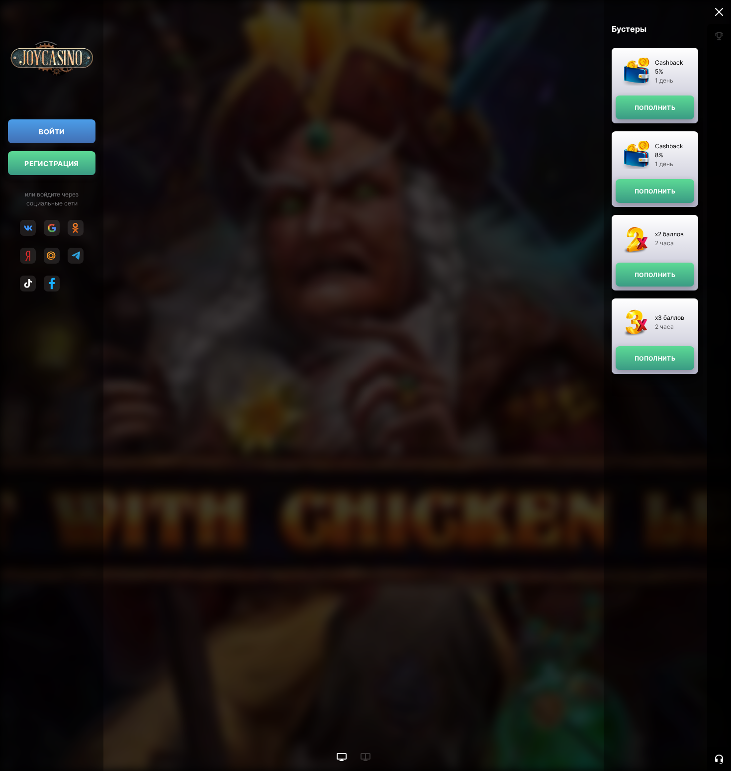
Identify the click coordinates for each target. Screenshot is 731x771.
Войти (51, 131)
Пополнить (655, 107)
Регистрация (51, 163)
